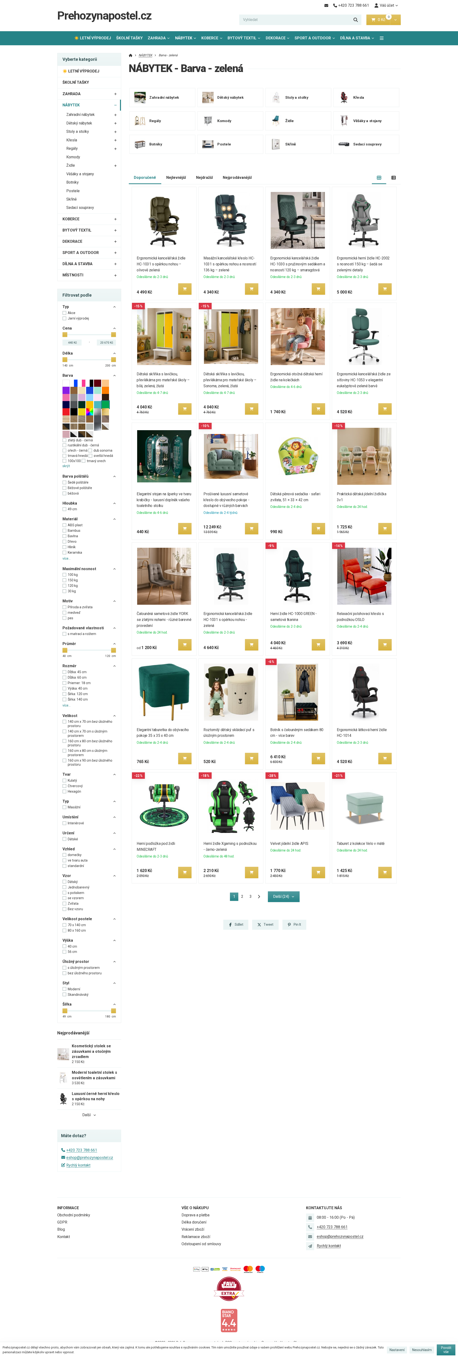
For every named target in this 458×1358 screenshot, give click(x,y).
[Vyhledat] (355, 20)
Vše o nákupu (195, 1208)
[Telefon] (310, 1227)
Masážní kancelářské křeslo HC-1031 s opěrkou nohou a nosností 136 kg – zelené (229, 264)
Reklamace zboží (196, 1236)
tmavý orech (96, 461)
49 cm (72, 509)
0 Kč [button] (384, 19)
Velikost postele (77, 919)
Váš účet (387, 5)
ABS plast (75, 525)
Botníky (72, 182)
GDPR (62, 1222)
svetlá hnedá (103, 456)
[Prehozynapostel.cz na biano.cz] (229, 1320)
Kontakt (63, 1236)
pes (70, 618)
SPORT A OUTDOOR (313, 38)
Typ (65, 307)
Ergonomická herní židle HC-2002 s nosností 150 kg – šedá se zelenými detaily (363, 264)
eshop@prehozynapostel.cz (89, 1157)
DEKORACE (276, 38)
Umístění (70, 817)
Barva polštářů (75, 476)
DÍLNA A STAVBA (355, 38)
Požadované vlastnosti (83, 628)
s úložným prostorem (84, 968)
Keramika (75, 552)
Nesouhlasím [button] (422, 1350)
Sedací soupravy (80, 207)
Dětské (73, 839)
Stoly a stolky (77, 131)
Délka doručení (194, 1222)
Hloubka (69, 503)
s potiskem (76, 893)
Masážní (74, 807)
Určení (68, 833)
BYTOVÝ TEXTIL (242, 38)
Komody (73, 157)
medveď (74, 612)
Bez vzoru (75, 909)
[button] (395, 20)
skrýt (66, 466)
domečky (75, 855)
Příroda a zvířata (80, 607)
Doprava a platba (195, 1215)
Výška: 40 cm (78, 688)
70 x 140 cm (77, 925)
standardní (76, 866)
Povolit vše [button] (446, 1350)
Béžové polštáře (80, 488)
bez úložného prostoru (85, 973)
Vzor (66, 875)
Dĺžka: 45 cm (77, 672)
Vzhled (68, 849)
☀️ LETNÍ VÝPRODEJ (92, 38)
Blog (61, 1229)
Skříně (71, 199)
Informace (68, 1208)
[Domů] (130, 55)
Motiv (67, 601)
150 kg (73, 580)
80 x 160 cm (77, 930)
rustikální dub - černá (83, 445)
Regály (72, 148)
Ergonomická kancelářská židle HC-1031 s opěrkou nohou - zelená (227, 619)
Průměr (69, 643)
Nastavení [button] (397, 1350)
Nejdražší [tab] (204, 177)
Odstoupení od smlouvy (201, 1244)
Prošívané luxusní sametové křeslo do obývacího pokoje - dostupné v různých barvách (226, 500)
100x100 (74, 461)
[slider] (64, 334)
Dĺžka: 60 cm (77, 677)
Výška (67, 940)
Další (86, 1115)
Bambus (74, 530)
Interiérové (76, 823)
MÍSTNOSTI (72, 275)
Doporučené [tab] (145, 177)
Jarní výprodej (78, 318)
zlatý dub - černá (80, 440)
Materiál (70, 519)
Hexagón (74, 791)
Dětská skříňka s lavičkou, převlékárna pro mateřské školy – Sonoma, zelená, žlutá (229, 380)
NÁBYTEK (187, 39)
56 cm (72, 952)
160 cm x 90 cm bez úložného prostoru (90, 763)
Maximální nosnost (79, 569)
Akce (71, 313)
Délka (67, 353)
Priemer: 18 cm (79, 683)
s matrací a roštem (82, 634)
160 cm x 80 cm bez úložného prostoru (90, 743)
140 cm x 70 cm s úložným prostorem (87, 733)
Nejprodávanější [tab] (237, 177)
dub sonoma (103, 450)
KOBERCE (209, 38)
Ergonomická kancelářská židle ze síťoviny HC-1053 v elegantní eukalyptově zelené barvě (364, 380)
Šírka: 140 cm (78, 699)
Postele (73, 191)
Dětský (73, 882)
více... (66, 558)
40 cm (72, 946)
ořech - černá (78, 450)
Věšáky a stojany (80, 174)
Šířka (67, 1004)
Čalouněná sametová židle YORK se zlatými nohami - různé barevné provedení (164, 619)
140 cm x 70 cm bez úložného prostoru (90, 724)
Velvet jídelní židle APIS (289, 843)
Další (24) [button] (281, 896)
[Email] (326, 5)
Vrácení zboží (193, 1229)
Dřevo (72, 541)
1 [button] (235, 897)
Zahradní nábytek (80, 114)
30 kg (72, 591)
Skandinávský (78, 995)
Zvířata (73, 903)
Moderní (74, 989)
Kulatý (72, 780)
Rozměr (69, 666)
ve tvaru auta (78, 860)
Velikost (69, 715)
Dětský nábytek (79, 123)
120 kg (73, 586)
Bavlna (73, 536)
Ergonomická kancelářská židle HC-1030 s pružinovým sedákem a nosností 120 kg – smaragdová (297, 264)
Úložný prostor (75, 961)
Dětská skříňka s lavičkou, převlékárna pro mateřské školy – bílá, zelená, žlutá (163, 380)
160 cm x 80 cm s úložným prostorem (87, 753)
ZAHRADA (157, 38)
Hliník (72, 547)
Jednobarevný (78, 887)
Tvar (66, 774)
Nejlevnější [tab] (176, 177)
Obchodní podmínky (73, 1215)
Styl (65, 983)
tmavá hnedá (78, 456)
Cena (67, 328)
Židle (70, 165)
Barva (67, 375)
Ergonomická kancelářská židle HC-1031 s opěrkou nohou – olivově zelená (161, 264)
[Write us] (310, 1246)
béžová (73, 493)
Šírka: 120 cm (78, 694)
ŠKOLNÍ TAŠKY (129, 38)
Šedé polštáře (78, 482)
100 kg (73, 575)
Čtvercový (75, 786)
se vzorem (76, 898)
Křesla (71, 140)
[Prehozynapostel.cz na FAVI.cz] (229, 1288)
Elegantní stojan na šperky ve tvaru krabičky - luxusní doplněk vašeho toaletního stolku (164, 500)
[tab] (379, 178)
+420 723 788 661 (81, 1150)
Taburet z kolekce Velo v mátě (361, 843)
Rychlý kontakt (78, 1165)
